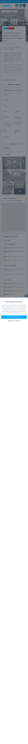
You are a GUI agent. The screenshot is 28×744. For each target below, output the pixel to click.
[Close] (26, 296)
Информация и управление (14, 320)
